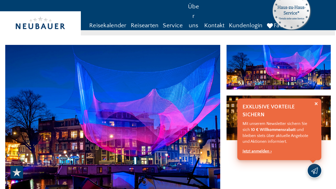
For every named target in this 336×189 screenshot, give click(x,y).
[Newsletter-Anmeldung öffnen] (314, 170)
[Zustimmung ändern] (16, 172)
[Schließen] (316, 104)
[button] (108, 26)
